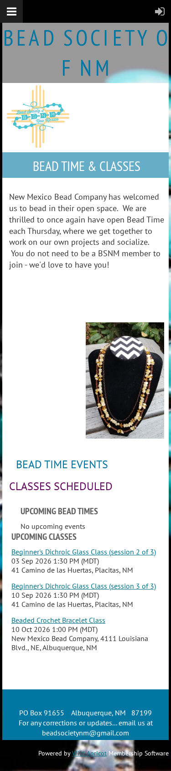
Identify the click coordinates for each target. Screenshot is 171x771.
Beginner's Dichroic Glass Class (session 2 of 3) (83, 551)
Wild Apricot (89, 753)
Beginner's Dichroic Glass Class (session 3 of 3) (83, 585)
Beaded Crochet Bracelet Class (58, 620)
